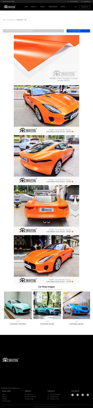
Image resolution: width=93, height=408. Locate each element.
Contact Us (85, 6)
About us (33, 6)
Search (75, 6)
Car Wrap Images (11, 19)
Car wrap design (29, 399)
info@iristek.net (54, 396)
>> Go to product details (74, 31)
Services (63, 6)
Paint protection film (30, 396)
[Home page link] (9, 6)
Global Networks (53, 6)
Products (4, 399)
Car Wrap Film (28, 394)
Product (42, 6)
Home (26, 6)
